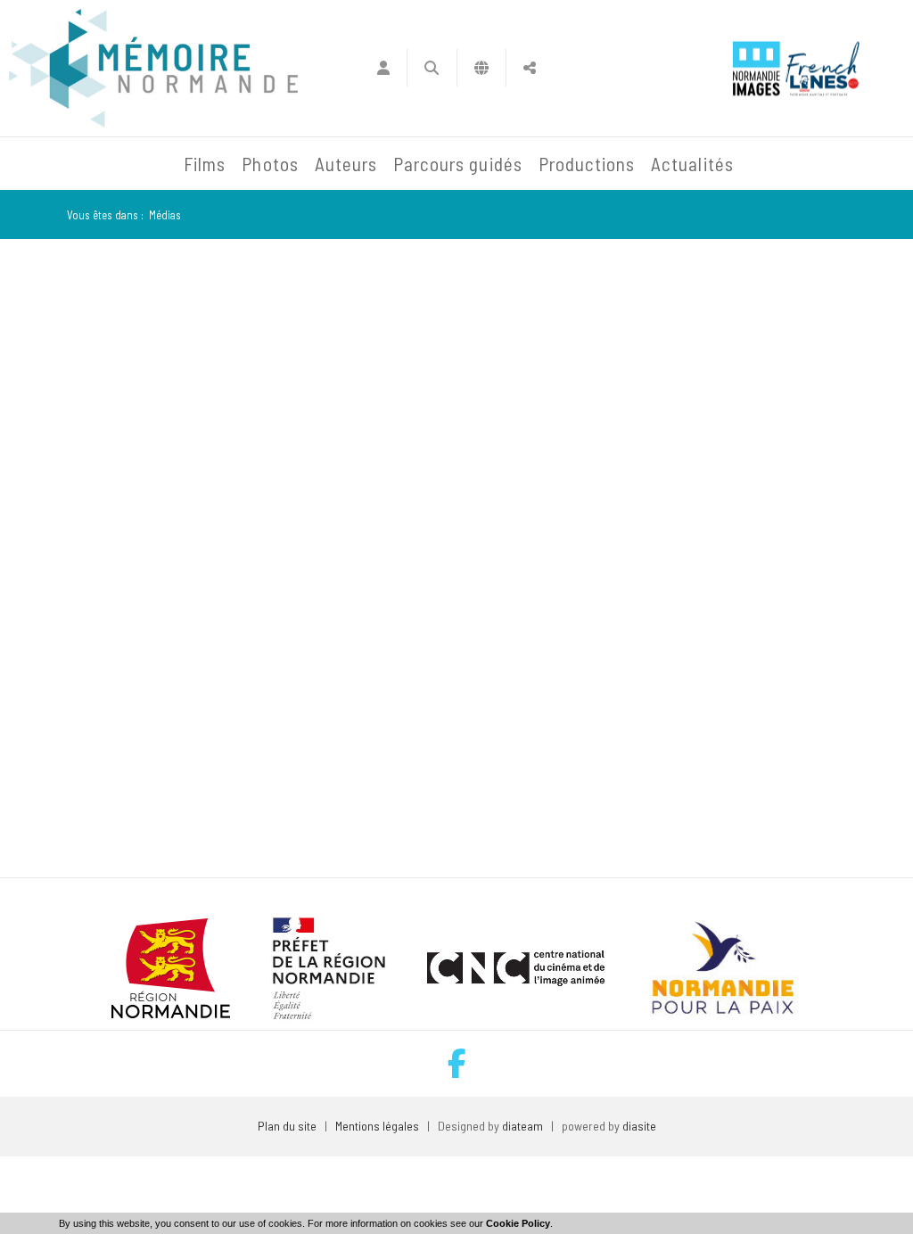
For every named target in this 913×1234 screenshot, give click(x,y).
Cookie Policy (518, 1223)
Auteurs (346, 163)
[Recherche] (431, 67)
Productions (587, 163)
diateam (522, 1125)
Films (205, 163)
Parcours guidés (457, 163)
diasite (639, 1125)
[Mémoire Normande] (48, 164)
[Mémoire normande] (153, 68)
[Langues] (481, 67)
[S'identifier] (383, 67)
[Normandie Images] (756, 68)
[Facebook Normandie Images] (457, 1063)
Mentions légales (377, 1125)
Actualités (692, 163)
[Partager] (530, 67)
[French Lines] (823, 68)
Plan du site (287, 1125)
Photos (270, 163)
